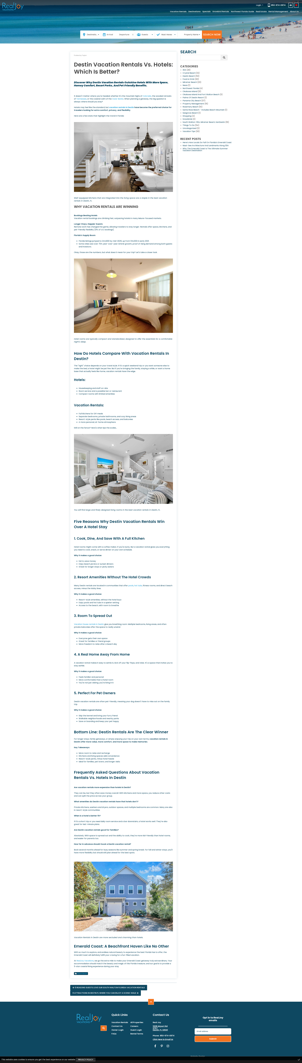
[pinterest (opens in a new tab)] (162, 1046)
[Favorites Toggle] (296, 5)
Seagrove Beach (190, 113)
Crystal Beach (189, 73)
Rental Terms (136, 1034)
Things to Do (189, 125)
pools (130, 585)
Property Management (193, 104)
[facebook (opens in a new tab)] (155, 1046)
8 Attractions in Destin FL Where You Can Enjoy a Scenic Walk (104, 993)
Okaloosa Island (190, 92)
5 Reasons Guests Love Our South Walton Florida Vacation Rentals (110, 987)
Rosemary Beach (190, 107)
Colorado (147, 96)
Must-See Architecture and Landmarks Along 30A (206, 146)
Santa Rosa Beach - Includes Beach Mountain (203, 110)
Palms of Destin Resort (193, 98)
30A (184, 70)
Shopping (187, 116)
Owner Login (117, 1030)
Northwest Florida (191, 88)
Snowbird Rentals (220, 11)
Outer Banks (118, 98)
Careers (134, 1026)
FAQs (113, 1034)
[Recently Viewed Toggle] (290, 5)
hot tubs (138, 585)
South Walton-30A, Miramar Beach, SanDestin (204, 122)
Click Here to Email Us (163, 1039)
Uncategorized (189, 128)
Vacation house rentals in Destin (89, 624)
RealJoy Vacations (85, 960)
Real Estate (261, 11)
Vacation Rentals (178, 11)
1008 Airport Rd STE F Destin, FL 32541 (160, 1028)
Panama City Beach (192, 101)
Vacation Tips (189, 131)
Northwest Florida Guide (242, 11)
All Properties (136, 1022)
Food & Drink (188, 79)
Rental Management (278, 11)
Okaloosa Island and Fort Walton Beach (201, 95)
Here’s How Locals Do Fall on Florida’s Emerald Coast (207, 143)
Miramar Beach (190, 82)
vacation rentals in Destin (121, 107)
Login (259, 5)
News (185, 85)
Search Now (212, 34)
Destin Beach (82, 973)
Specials (206, 11)
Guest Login (136, 1030)
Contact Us (116, 1026)
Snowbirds (187, 119)
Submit (213, 1038)
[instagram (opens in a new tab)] (168, 1046)
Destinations (194, 11)
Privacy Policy (85, 1059)
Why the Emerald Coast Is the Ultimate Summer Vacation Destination (205, 150)
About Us (294, 11)
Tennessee (81, 98)
